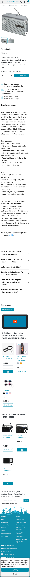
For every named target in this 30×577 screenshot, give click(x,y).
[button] (21, 2)
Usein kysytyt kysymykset (19, 532)
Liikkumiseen (4, 536)
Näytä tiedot (22, 372)
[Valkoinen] (4, 397)
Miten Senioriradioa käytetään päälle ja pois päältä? (12, 253)
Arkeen (3, 519)
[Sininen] (7, 393)
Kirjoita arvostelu (7, 309)
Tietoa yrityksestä (21, 522)
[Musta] (4, 393)
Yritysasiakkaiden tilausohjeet (21, 528)
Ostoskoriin (21, 75)
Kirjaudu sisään (20, 542)
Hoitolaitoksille (5, 525)
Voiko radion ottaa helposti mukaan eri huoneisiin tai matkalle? (11, 282)
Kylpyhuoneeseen (6, 533)
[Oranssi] (21, 363)
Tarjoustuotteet (20, 536)
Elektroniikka (4, 522)
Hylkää (15, 574)
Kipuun (3, 530)
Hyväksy (15, 570)
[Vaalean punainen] (10, 393)
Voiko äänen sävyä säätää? (11, 267)
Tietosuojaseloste (20, 525)
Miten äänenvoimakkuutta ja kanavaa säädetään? (11, 260)
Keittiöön (3, 527)
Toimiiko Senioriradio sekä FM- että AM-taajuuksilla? (12, 273)
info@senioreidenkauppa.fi (10, 548)
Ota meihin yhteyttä (21, 539)
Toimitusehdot (20, 519)
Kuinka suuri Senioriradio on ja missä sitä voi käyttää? (12, 291)
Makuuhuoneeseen (6, 539)
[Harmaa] (18, 363)
